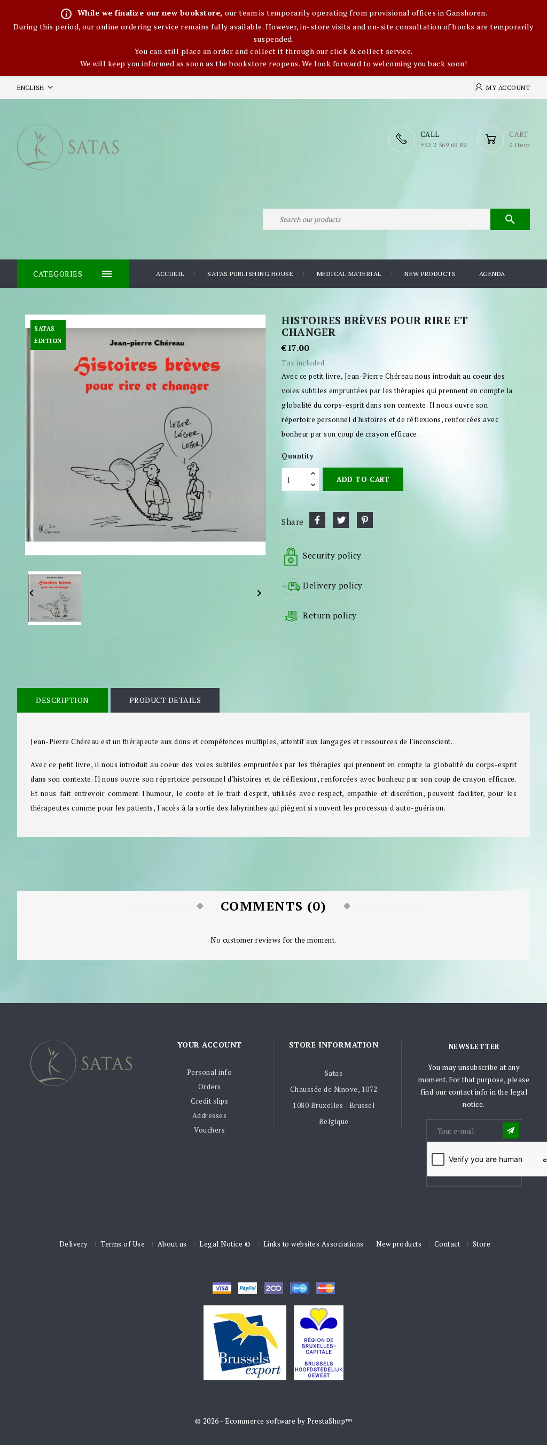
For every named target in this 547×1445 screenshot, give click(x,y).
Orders (209, 1086)
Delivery (73, 1244)
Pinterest (365, 520)
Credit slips (209, 1101)
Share (317, 520)
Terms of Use (122, 1244)
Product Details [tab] (165, 700)
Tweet (341, 520)
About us (172, 1244)
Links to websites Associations (313, 1244)
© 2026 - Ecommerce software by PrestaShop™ (274, 1421)
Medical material (349, 274)
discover (247, 1288)
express (273, 1288)
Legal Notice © (225, 1244)
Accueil (170, 274)
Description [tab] (62, 700)
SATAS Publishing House (250, 274)
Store (482, 1244)
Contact (447, 1244)
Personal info (209, 1072)
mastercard (299, 1288)
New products (430, 274)
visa (222, 1288)
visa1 (325, 1288)
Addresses (209, 1115)
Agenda (492, 274)
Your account (209, 1044)
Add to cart (363, 479)
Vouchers (209, 1130)
